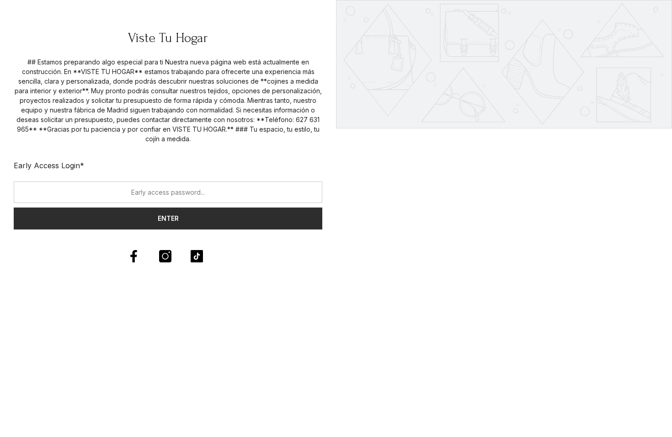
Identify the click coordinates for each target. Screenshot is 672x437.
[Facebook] (134, 256)
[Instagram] (165, 256)
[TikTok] (197, 256)
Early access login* (49, 165)
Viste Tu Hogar (168, 37)
